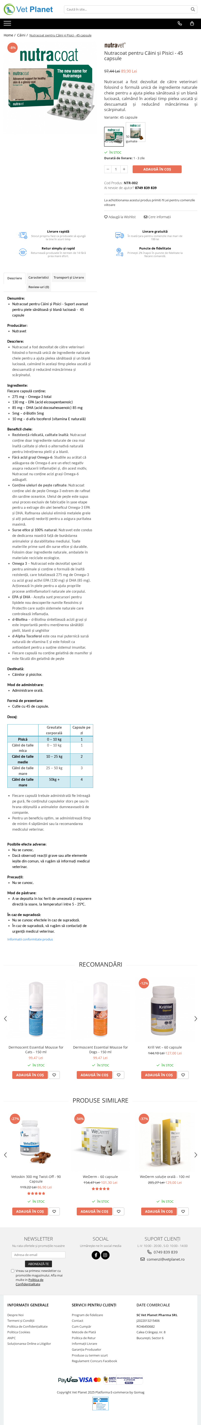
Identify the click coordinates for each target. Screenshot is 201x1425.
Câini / (23, 35)
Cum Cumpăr (81, 1326)
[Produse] (8, 24)
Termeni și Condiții (20, 1320)
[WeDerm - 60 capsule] (100, 1142)
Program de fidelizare (87, 1315)
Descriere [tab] (14, 278)
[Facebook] (96, 1255)
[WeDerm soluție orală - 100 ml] (165, 1142)
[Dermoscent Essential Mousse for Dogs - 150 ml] (100, 1009)
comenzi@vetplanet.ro (165, 1259)
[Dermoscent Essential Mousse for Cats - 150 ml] (36, 1009)
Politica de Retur (84, 1338)
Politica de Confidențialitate (27, 1326)
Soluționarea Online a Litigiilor (29, 1343)
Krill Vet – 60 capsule (165, 1047)
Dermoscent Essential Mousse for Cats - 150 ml (36, 1049)
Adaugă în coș (157, 169)
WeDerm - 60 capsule (100, 1176)
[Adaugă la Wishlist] (54, 1075)
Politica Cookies (18, 1332)
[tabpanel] (50, 87)
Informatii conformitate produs (30, 939)
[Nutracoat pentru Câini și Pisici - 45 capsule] (50, 87)
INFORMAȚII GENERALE (28, 1304)
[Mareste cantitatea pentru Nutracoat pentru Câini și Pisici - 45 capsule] (124, 169)
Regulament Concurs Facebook (94, 1361)
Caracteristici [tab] (38, 277)
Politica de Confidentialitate (29, 1282)
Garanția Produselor (86, 1349)
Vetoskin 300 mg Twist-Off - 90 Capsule (36, 1179)
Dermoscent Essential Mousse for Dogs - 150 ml (100, 1049)
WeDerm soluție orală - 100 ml (165, 1176)
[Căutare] (192, 9)
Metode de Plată (84, 1332)
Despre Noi (15, 1315)
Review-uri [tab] (38, 287)
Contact (77, 1320)
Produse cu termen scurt (90, 1355)
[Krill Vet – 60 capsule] (165, 1009)
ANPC (11, 1338)
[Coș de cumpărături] (192, 23)
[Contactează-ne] (179, 23)
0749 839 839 (165, 1252)
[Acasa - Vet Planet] (28, 9)
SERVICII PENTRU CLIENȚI (94, 1304)
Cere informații (159, 217)
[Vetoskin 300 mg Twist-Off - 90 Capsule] (36, 1142)
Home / (10, 35)
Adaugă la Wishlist (122, 217)
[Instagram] (105, 1255)
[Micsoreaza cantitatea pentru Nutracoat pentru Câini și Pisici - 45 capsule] (108, 169)
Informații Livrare (84, 1343)
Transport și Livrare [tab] (69, 277)
